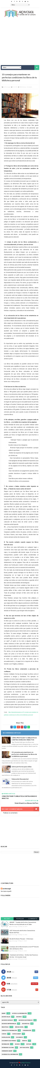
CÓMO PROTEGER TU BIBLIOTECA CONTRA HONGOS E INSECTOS (24, 739)
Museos (17, 1044)
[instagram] (20, 1)
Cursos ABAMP (16, 1034)
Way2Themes (26, 1062)
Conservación (27, 1030)
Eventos (24, 1040)
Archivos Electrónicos (26, 1020)
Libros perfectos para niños (22, 766)
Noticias (28, 1044)
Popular (20, 918)
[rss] (22, 1)
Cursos (4, 1034)
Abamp (4, 1013)
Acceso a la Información (19, 1013)
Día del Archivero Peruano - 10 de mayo (21, 939)
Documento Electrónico (9, 1040)
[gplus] (17, 1)
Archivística (25, 1023)
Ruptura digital (24, 1047)
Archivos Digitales (7, 1020)
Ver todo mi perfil (6, 891)
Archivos (19, 1016)
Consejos (29, 87)
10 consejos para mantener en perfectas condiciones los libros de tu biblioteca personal (24, 754)
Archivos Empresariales (9, 1023)
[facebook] (14, 1)
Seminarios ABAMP (7, 1051)
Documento (19, 1037)
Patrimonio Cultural (8, 1047)
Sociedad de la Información (10, 1054)
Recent (7, 918)
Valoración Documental (20, 779)
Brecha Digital (19, 1027)
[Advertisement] (20, 43)
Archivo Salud (6, 1016)
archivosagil (7, 888)
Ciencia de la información (9, 1030)
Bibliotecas (23, 87)
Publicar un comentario (10, 813)
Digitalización (6, 1037)
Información (5, 1044)
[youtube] (28, 1)
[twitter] (12, 1)
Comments (32, 918)
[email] (25, 1)
